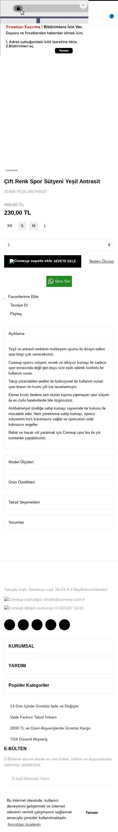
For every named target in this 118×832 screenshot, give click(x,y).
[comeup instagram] (9, 624)
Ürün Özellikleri (22, 482)
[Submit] (108, 779)
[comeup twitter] (37, 624)
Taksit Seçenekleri (24, 502)
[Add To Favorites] (59, 297)
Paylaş (16, 313)
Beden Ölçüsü (101, 261)
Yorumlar (16, 522)
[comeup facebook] (23, 624)
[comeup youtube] (50, 624)
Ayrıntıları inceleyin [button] (24, 824)
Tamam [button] (92, 813)
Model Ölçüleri (21, 462)
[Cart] (108, 19)
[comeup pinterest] (64, 624)
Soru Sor (62, 281)
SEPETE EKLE (65, 261)
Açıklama (16, 333)
